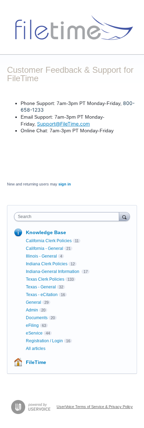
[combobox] (68, 216)
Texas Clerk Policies (45, 279)
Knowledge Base (46, 232)
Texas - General (41, 287)
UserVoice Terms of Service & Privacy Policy (95, 407)
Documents (37, 317)
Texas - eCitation (42, 294)
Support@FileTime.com (63, 124)
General (33, 302)
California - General (44, 248)
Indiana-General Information (53, 271)
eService (34, 333)
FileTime (36, 362)
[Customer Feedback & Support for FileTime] (72, 27)
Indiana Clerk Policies (46, 263)
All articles (35, 348)
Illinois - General (41, 256)
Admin (32, 310)
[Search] (124, 216)
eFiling (32, 325)
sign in (64, 184)
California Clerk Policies (49, 240)
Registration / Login (44, 340)
